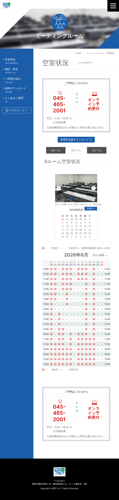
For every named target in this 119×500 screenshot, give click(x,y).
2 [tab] (76, 199)
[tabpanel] (76, 188)
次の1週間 (98, 255)
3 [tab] (82, 199)
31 (67, 236)
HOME (78, 53)
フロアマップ (17, 110)
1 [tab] (70, 199)
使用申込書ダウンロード (74, 139)
